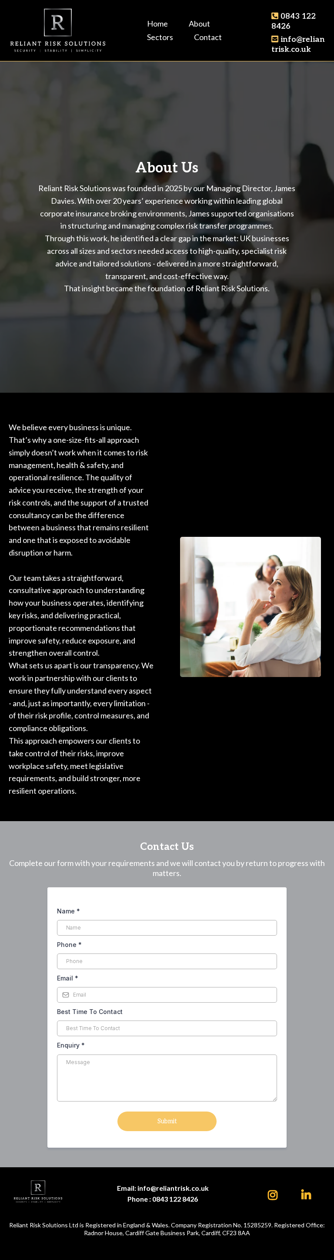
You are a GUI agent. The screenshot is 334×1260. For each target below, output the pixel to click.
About (199, 23)
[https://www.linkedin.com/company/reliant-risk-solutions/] (308, 1193)
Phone (69, 944)
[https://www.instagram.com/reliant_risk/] (274, 1193)
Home (157, 23)
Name (68, 911)
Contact (208, 37)
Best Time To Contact (90, 1011)
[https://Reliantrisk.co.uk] (58, 29)
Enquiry (71, 1045)
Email (67, 978)
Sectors (160, 37)
